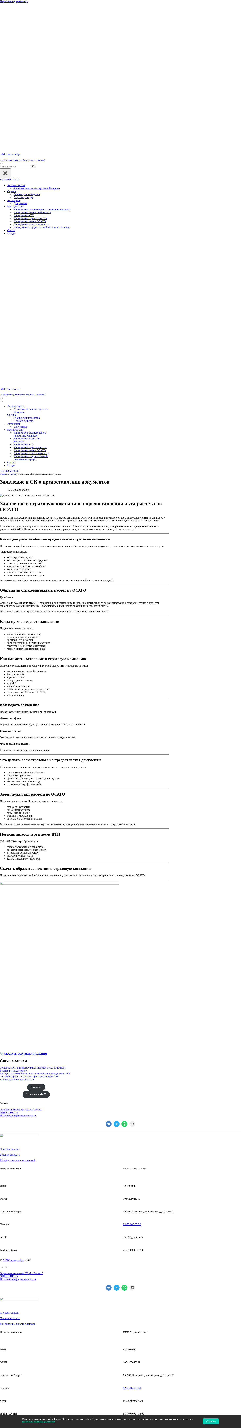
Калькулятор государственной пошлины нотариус (42, 83)
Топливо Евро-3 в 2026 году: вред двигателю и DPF (29, 788)
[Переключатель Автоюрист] (57, 135)
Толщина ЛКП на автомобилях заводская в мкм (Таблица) (32, 779)
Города (11, 89)
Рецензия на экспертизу (13, 782)
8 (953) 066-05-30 (9, 35)
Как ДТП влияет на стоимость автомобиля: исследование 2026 (35, 785)
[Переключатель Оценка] (57, 126)
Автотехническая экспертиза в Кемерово (37, 44)
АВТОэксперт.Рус (13, 971)
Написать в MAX (36, 805)
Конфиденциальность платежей (18, 871)
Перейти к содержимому (14, 1)
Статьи (11, 86)
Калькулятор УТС (24, 71)
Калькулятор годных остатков (30, 74)
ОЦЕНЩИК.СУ (9, 824)
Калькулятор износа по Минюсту (32, 68)
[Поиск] (1, 18)
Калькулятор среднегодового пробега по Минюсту (42, 65)
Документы (20, 59)
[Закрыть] (5, 29)
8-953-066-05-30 (132, 935)
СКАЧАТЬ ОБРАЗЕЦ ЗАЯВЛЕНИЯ (25, 765)
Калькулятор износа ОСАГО (30, 77)
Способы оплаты (9, 860)
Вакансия (36, 798)
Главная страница (8, 185)
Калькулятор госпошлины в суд (31, 80)
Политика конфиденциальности (18, 827)
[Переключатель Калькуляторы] (57, 141)
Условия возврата (10, 866)
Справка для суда (23, 53)
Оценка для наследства (27, 50)
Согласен (211, 1421)
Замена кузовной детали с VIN (17, 791)
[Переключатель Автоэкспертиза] (57, 117)
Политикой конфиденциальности (38, 1421)
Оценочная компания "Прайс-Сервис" (21, 821)
